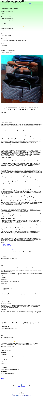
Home (10, 3)
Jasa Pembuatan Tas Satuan (7, 118)
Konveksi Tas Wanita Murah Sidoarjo (14, 1)
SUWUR (14, 395)
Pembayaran (22, 3)
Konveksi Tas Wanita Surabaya (8, 119)
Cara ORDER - (29, 395)
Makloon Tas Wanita (6, 246)
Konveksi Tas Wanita (6, 117)
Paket (27, 3)
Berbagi (2, 378)
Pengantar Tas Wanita (6, 244)
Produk (17, 3)
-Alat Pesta (23, 395)
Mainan (32, 3)
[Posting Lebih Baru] (13, 386)
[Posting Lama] (29, 386)
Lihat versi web (21, 386)
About (14, 3)
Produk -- (41, 389)
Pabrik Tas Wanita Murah (7, 245)
